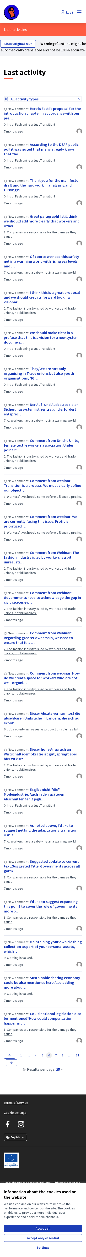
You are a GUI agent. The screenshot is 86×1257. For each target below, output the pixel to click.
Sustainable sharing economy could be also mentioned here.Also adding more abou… (42, 982)
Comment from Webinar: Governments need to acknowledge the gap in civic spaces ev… (42, 597)
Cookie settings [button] (15, 1112)
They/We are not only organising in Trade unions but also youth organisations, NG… (39, 373)
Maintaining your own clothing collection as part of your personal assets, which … (43, 946)
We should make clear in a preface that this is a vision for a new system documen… (41, 337)
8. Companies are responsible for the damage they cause (40, 234)
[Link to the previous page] (9, 1055)
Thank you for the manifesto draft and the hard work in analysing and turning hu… (41, 185)
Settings (43, 1247)
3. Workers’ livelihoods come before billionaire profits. (43, 496)
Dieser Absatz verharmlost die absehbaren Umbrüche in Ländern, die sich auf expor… (42, 718)
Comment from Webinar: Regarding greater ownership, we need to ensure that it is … (38, 638)
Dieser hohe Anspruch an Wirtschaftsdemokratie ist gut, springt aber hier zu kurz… (40, 754)
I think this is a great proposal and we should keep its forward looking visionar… (42, 297)
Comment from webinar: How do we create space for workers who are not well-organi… (42, 678)
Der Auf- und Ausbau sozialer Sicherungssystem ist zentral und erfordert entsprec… (41, 409)
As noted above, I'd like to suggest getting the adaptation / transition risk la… (40, 830)
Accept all (43, 1228)
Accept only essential (43, 1238)
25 (58, 1069)
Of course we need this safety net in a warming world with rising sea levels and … (41, 261)
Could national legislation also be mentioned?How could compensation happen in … (42, 1018)
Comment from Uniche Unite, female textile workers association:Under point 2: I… (41, 445)
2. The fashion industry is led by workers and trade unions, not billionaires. (40, 310)
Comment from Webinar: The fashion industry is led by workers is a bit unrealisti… (41, 557)
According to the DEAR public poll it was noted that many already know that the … (41, 149)
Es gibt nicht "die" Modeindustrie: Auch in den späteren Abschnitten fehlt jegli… (34, 794)
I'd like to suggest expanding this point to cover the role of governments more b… (41, 906)
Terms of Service (16, 1102)
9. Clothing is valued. (18, 958)
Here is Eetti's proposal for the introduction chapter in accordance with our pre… (42, 113)
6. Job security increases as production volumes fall (41, 729)
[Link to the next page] (11, 1062)
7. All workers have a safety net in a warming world (40, 272)
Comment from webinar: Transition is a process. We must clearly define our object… (42, 485)
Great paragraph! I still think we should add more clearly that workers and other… (42, 221)
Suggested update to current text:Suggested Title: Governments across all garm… (42, 866)
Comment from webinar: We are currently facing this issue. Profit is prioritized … (40, 521)
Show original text (18, 44)
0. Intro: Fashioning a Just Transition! (29, 124)
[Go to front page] (33, 12)
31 (77, 1055)
